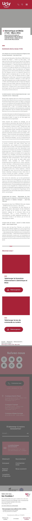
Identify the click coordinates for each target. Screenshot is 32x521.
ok (27, 433)
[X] (19, 366)
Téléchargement (15, 290)
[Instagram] (4, 359)
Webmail (6, 459)
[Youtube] (12, 366)
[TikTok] (12, 359)
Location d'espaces (6, 475)
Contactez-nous (16, 383)
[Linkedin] (19, 359)
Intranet (5, 463)
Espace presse (5, 469)
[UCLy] (6, 5)
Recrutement (21, 459)
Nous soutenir (21, 469)
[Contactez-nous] (18, 4)
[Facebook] (4, 366)
